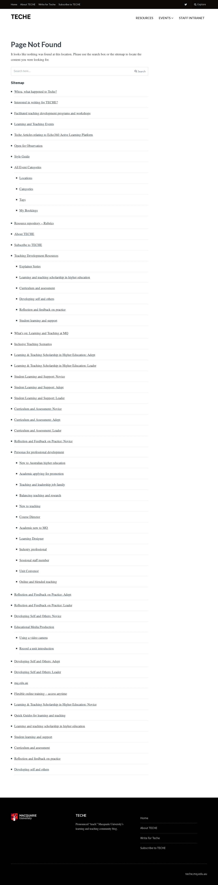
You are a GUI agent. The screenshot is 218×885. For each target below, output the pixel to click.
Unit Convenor (29, 571)
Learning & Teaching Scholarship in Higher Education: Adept (54, 355)
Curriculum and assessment (37, 288)
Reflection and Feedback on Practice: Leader (43, 605)
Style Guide (22, 156)
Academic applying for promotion (41, 473)
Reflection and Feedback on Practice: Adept (42, 594)
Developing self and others (36, 299)
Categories (26, 189)
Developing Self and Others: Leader (37, 672)
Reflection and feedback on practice (42, 309)
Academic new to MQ (33, 527)
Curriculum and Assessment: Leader (37, 430)
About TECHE (27, 4)
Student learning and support (38, 320)
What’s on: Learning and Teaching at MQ (41, 333)
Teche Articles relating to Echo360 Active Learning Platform (53, 134)
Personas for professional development (39, 452)
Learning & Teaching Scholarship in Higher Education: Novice (55, 704)
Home (14, 4)
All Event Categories (27, 167)
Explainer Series (30, 266)
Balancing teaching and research (40, 495)
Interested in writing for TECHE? (36, 102)
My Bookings (28, 210)
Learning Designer (31, 538)
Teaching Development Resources (36, 255)
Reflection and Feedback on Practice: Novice (43, 441)
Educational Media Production (34, 627)
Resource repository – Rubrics (34, 223)
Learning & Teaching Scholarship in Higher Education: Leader (55, 365)
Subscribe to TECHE (69, 4)
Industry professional (33, 549)
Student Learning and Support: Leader (39, 398)
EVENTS (164, 18)
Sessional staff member (34, 560)
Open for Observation (28, 145)
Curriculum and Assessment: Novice (38, 408)
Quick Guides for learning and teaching (40, 715)
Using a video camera (33, 637)
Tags (22, 199)
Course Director (29, 517)
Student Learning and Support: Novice (39, 376)
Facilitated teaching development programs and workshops (52, 113)
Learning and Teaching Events (34, 124)
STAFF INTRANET (192, 18)
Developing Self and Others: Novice (37, 616)
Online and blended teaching (38, 581)
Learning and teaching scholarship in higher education (54, 277)
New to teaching (30, 506)
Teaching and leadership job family (42, 484)
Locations (25, 178)
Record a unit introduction (36, 648)
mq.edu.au (21, 683)
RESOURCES (144, 18)
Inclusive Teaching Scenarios (33, 344)
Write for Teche (47, 4)
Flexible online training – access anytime (40, 693)
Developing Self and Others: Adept (37, 661)
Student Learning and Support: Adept (39, 387)
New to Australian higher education (42, 463)
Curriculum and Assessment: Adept (37, 419)
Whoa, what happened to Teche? (35, 91)
